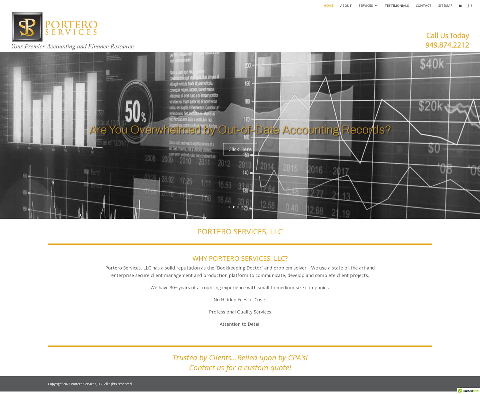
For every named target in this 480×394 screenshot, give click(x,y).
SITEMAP (445, 6)
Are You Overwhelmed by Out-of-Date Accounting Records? (240, 125)
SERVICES (365, 6)
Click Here (240, 144)
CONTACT (424, 6)
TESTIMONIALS (397, 6)
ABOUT (346, 6)
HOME (329, 6)
